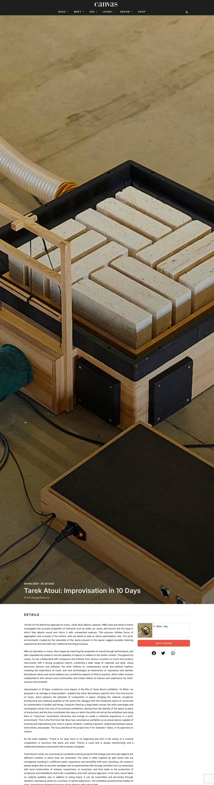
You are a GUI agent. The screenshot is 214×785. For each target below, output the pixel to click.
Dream (125, 11)
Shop (142, 11)
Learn (107, 11)
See (92, 11)
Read (62, 11)
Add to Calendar (163, 643)
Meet (77, 11)
